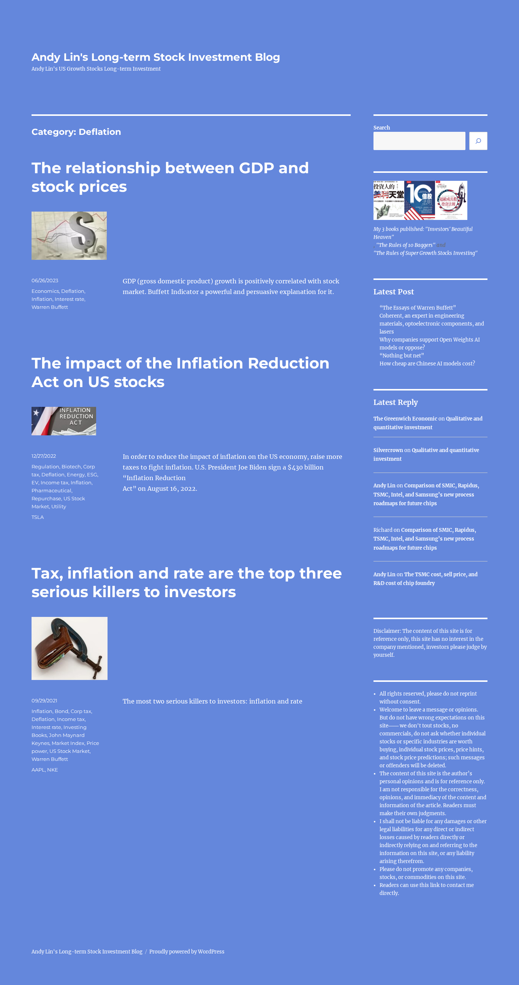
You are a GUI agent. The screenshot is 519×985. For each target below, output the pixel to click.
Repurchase (46, 498)
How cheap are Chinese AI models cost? (427, 363)
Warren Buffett (50, 307)
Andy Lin (384, 485)
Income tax (54, 482)
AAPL (38, 770)
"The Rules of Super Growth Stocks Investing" (425, 253)
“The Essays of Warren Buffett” (418, 308)
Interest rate (69, 299)
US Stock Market (69, 751)
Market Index (68, 743)
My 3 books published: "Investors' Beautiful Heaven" (423, 233)
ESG (92, 474)
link (435, 885)
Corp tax (81, 711)
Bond (61, 711)
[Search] (478, 141)
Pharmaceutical (51, 490)
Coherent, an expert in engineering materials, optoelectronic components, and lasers (432, 324)
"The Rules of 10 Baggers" (405, 245)
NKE (52, 770)
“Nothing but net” (402, 356)
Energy (76, 474)
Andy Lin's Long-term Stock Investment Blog (156, 57)
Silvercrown (388, 450)
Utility (58, 506)
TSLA (38, 517)
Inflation (42, 299)
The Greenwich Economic (405, 419)
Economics (45, 291)
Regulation (45, 466)
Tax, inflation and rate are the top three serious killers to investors (187, 582)
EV (35, 482)
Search (381, 128)
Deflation (72, 291)
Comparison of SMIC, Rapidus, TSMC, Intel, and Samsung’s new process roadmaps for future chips (426, 494)
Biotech (71, 466)
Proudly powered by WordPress (187, 952)
